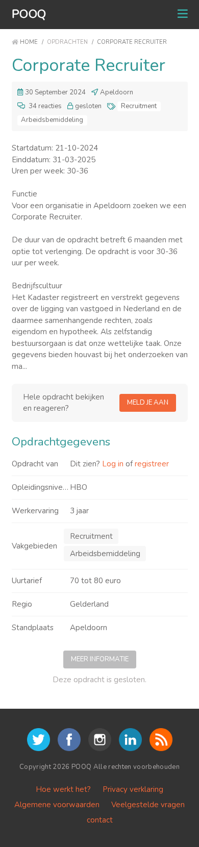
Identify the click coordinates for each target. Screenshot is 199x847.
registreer (152, 464)
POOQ (29, 14)
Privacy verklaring (133, 789)
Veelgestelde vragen (148, 805)
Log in (112, 464)
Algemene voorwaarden (57, 805)
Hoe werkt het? (63, 789)
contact (100, 820)
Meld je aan (147, 402)
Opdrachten (67, 42)
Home (29, 42)
